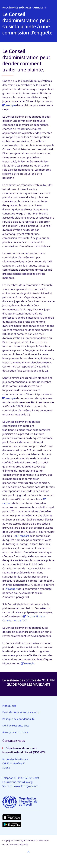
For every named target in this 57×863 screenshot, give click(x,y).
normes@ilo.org (23, 782)
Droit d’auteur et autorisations (20, 712)
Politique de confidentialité (18, 719)
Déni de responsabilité (15, 725)
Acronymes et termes (15, 732)
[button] (28, 851)
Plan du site (9, 705)
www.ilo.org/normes (26, 786)
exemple (11, 105)
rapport (24, 536)
